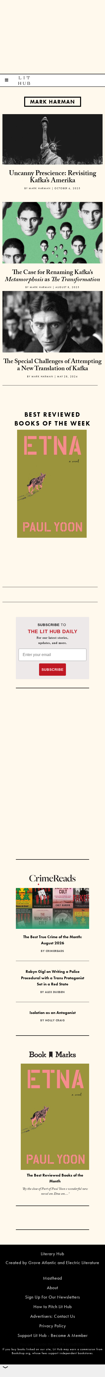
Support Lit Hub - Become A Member (53, 1335)
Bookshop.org (21, 1353)
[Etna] (52, 484)
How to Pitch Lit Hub (52, 1306)
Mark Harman (52, 101)
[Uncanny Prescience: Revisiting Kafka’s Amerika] (52, 139)
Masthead (52, 1278)
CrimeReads (55, 951)
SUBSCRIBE (52, 670)
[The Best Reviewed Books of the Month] (55, 1117)
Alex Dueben (55, 992)
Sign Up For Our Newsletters (52, 1297)
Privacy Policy (52, 1326)
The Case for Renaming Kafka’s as (52, 277)
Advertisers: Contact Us (52, 1316)
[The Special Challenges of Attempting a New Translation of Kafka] (52, 341)
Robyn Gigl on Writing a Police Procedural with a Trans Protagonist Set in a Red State (52, 978)
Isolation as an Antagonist (53, 1012)
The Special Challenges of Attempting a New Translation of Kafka (52, 366)
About (52, 1287)
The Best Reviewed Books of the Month (55, 1178)
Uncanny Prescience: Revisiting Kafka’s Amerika (52, 177)
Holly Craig (55, 1020)
